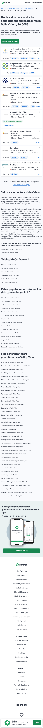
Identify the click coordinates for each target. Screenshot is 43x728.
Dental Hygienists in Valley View (11, 411)
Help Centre (21, 625)
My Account (21, 621)
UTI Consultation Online (9, 282)
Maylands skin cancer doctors (10, 340)
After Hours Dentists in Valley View (12, 362)
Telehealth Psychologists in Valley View (13, 383)
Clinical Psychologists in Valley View (12, 404)
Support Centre (21, 661)
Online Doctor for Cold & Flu (10, 279)
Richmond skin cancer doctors (11, 326)
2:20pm (23, 73)
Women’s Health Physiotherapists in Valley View (16, 492)
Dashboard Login (21, 657)
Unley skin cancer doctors (9, 329)
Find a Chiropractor (21, 592)
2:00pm (14, 73)
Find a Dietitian (21, 600)
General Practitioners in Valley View (12, 436)
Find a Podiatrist (21, 588)
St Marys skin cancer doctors (10, 333)
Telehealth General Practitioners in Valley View (15, 380)
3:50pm (23, 157)
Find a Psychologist (21, 596)
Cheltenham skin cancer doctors (11, 322)
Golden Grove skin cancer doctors (12, 347)
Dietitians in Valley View (8, 429)
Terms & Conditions (21, 685)
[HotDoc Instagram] (25, 705)
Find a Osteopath (21, 604)
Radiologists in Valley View (9, 478)
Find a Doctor (21, 575)
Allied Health (21, 645)
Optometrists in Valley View (9, 457)
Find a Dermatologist (21, 608)
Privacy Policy (21, 689)
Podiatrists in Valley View (9, 468)
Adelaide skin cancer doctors (10, 298)
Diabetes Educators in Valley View (12, 425)
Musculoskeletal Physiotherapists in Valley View (16, 443)
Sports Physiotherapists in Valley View (13, 489)
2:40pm (33, 73)
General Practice (21, 640)
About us (21, 673)
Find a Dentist (21, 580)
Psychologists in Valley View (10, 475)
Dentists (21, 649)
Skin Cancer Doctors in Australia (10, 8)
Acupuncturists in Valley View (10, 394)
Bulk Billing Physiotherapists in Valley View (14, 376)
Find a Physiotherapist (21, 584)
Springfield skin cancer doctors (11, 336)
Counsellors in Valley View (9, 408)
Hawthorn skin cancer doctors (11, 301)
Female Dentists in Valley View (10, 387)
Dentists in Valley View (8, 418)
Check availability (8, 125)
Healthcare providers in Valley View (12, 496)
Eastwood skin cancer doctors (10, 305)
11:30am (15, 106)
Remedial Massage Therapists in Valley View (15, 482)
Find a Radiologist (21, 613)
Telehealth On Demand (8, 265)
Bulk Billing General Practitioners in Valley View (16, 373)
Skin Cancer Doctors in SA (28, 8)
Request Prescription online (10, 272)
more (38, 58)
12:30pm (14, 174)
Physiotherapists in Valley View (10, 464)
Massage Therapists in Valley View (12, 439)
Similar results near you (21, 185)
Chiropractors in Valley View (10, 401)
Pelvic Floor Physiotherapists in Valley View (14, 461)
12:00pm (14, 58)
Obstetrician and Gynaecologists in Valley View (16, 450)
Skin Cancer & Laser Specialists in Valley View (15, 485)
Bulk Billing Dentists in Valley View (12, 369)
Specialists (21, 653)
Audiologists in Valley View (9, 397)
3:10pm (14, 157)
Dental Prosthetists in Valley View (11, 415)
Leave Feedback (21, 629)
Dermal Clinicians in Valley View (11, 422)
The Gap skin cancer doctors (10, 312)
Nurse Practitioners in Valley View (12, 447)
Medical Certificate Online (9, 268)
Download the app (21, 550)
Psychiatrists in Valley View (9, 471)
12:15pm (24, 58)
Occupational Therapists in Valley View (13, 454)
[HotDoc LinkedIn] (21, 705)
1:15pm (14, 142)
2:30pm (33, 58)
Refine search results (10, 41)
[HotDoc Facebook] (18, 705)
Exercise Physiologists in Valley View (12, 432)
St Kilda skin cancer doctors (10, 343)
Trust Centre (21, 693)
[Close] (2, 722)
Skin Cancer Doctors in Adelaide (11, 249)
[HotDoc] (5, 2)
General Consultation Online (10, 275)
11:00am (16, 87)
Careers (21, 677)
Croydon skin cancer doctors (10, 319)
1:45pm (24, 106)
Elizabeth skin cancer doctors (10, 308)
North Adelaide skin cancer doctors (12, 315)
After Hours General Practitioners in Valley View (16, 366)
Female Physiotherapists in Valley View (13, 390)
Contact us (22, 681)
